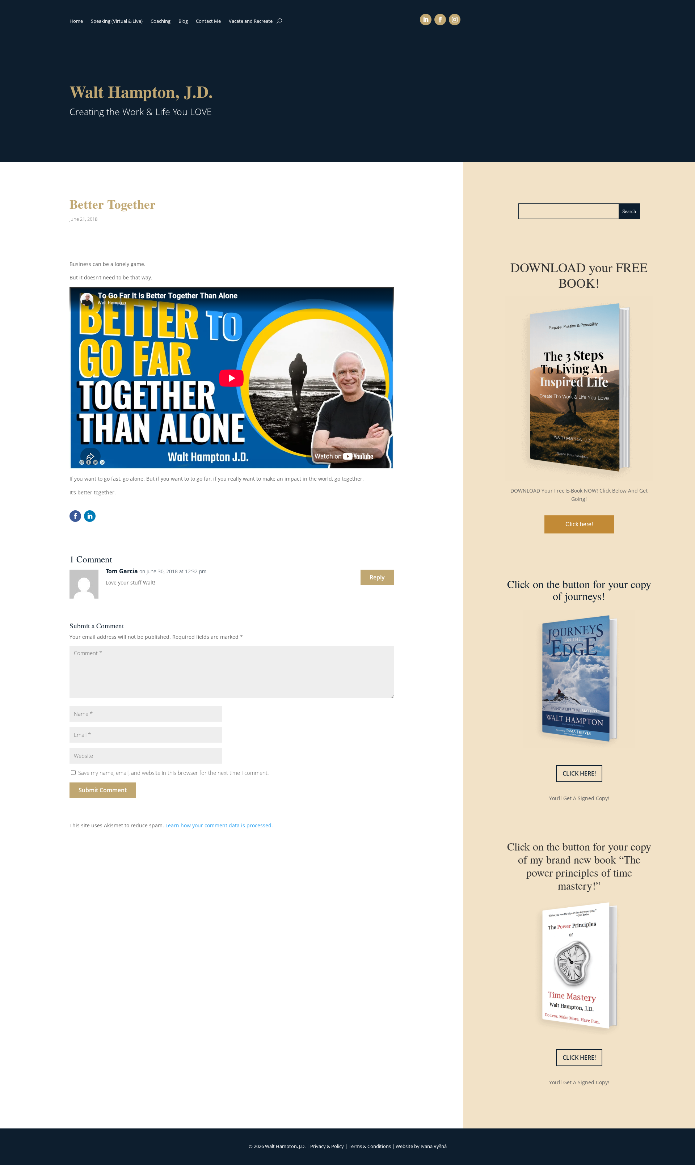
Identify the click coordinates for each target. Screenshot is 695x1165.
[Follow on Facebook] (440, 19)
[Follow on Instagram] (454, 19)
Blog (183, 21)
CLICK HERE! (579, 773)
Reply (377, 577)
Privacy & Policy (327, 1146)
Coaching (160, 21)
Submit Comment (103, 790)
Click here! (579, 524)
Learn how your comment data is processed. (219, 825)
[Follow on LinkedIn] (425, 19)
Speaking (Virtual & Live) (117, 21)
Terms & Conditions (370, 1146)
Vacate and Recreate (251, 21)
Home (76, 21)
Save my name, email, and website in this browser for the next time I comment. (173, 772)
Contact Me (208, 21)
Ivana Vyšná (434, 1146)
